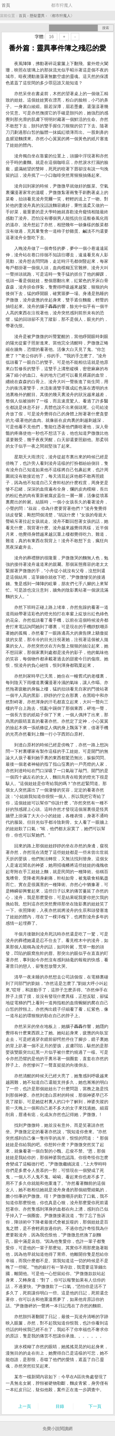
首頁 (6, 5)
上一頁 (24, 1406)
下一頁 (95, 1406)
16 (51, 36)
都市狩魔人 (61, 15)
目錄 (60, 1406)
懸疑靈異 (37, 15)
